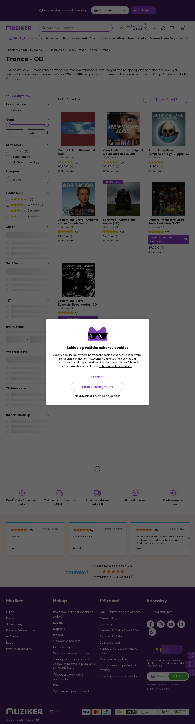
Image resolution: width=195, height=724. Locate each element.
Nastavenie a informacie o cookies (97, 396)
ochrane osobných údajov (115, 366)
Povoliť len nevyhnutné (97, 386)
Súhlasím (97, 377)
